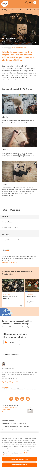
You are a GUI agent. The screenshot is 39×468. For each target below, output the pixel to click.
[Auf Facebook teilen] (11, 399)
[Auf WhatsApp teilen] (22, 399)
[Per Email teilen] (28, 399)
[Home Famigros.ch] (5, 4)
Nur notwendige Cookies (19, 459)
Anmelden (14, 342)
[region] (19, 450)
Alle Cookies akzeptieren (19, 464)
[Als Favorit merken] (21, 306)
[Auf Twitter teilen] (17, 399)
